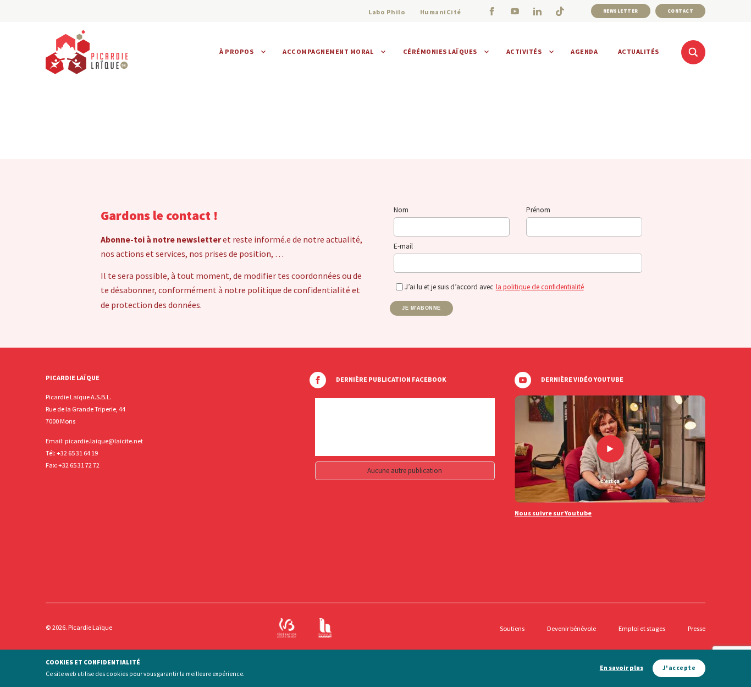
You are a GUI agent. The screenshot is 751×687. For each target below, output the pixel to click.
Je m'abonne (421, 308)
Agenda (584, 51)
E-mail (403, 246)
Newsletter (620, 11)
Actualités (638, 51)
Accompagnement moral (328, 51)
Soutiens (512, 628)
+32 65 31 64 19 (77, 453)
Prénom (538, 210)
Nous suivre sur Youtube (553, 513)
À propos (236, 51)
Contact (680, 11)
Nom (401, 210)
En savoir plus (621, 668)
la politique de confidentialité (540, 287)
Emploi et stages (642, 628)
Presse (696, 628)
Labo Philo (386, 12)
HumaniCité (440, 12)
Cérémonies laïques (440, 51)
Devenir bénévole (571, 628)
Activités (524, 51)
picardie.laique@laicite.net (104, 441)
